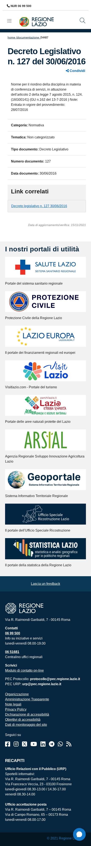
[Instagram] (16, 744)
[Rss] (68, 744)
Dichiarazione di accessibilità (27, 714)
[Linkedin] (43, 744)
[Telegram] (51, 744)
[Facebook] (7, 744)
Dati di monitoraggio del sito (26, 724)
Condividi (77, 71)
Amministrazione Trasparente (27, 699)
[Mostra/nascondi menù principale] (11, 20)
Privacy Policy (15, 709)
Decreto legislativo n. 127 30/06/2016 (39, 206)
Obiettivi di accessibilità (22, 719)
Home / (12, 37)
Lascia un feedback (45, 584)
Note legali (13, 704)
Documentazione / (29, 37)
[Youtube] (33, 744)
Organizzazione (17, 694)
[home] (38, 21)
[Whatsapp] (60, 744)
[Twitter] (24, 744)
